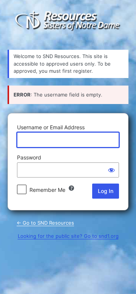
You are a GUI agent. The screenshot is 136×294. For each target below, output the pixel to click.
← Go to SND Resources (45, 223)
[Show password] (111, 170)
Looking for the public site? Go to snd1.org (68, 236)
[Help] (71, 188)
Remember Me (47, 190)
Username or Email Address (51, 127)
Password (29, 157)
